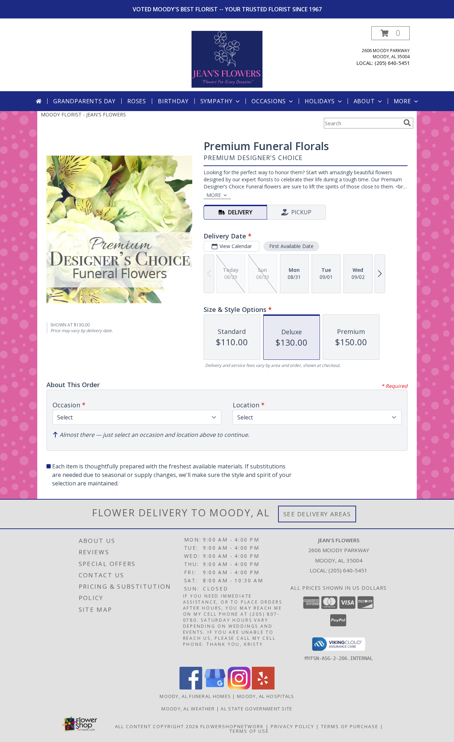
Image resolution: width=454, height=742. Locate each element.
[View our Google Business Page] (215, 687)
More (402, 101)
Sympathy (216, 101)
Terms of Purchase (349, 726)
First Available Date (291, 246)
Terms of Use (249, 731)
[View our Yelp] (263, 687)
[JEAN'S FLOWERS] (227, 58)
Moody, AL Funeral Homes (195, 696)
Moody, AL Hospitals (265, 696)
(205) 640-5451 (392, 63)
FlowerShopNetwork (232, 726)
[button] (390, 33)
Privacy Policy (292, 726)
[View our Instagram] (239, 687)
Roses (136, 101)
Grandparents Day (84, 101)
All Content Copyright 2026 (157, 726)
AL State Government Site (256, 708)
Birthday (173, 101)
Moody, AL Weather (188, 708)
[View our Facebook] (190, 687)
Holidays (319, 101)
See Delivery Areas (317, 514)
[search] (407, 123)
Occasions (268, 101)
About (364, 101)
